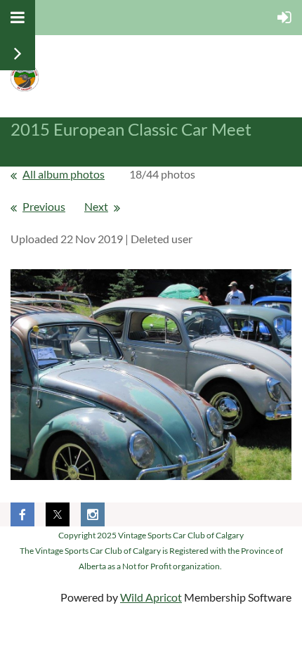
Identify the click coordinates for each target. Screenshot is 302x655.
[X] (58, 514)
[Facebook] (22, 514)
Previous (43, 206)
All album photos (63, 174)
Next (96, 206)
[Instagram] (93, 514)
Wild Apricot (151, 597)
